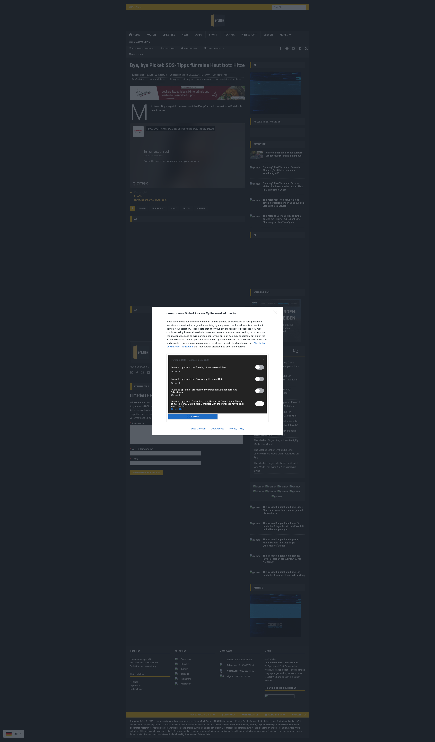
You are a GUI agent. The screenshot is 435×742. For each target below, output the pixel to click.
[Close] (276, 313)
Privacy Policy (236, 428)
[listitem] (217, 360)
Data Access (217, 428)
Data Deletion (198, 428)
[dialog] (217, 371)
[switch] (259, 367)
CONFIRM (193, 416)
